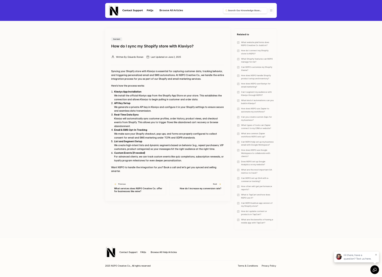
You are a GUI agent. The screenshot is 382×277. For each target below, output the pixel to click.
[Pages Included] (271, 10)
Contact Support (132, 10)
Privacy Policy (269, 265)
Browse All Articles (171, 10)
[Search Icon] (245, 10)
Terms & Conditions (248, 265)
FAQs (150, 10)
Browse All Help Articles (164, 252)
